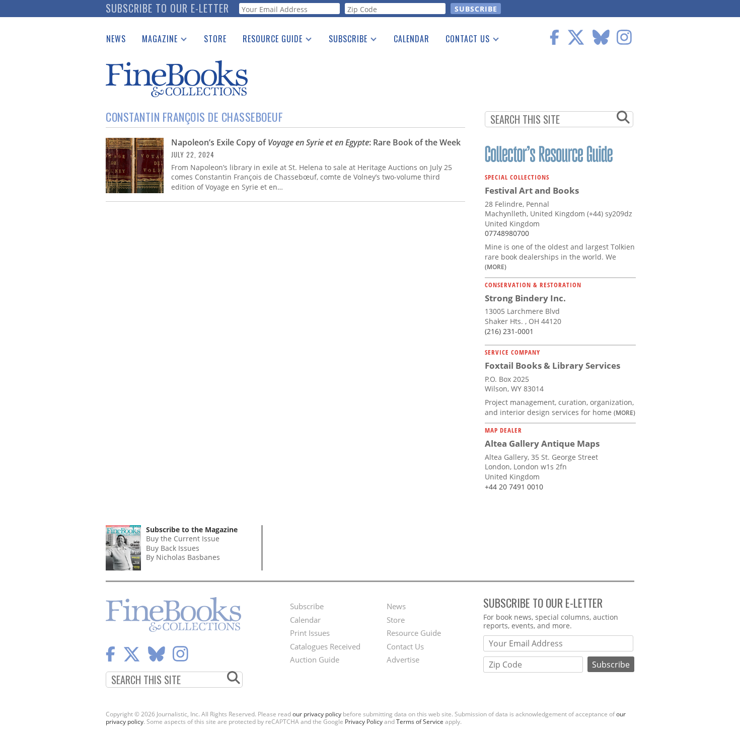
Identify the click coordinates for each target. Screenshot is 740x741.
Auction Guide (314, 659)
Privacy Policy (364, 721)
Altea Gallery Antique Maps (542, 443)
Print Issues (310, 633)
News (116, 39)
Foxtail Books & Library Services (552, 365)
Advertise (403, 659)
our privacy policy (316, 714)
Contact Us (463, 41)
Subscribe (344, 41)
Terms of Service (419, 721)
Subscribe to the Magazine (192, 529)
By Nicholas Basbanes (183, 557)
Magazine (156, 41)
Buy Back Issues (172, 548)
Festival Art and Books (532, 190)
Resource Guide (269, 41)
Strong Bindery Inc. (525, 298)
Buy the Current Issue (182, 538)
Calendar (411, 39)
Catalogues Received (325, 646)
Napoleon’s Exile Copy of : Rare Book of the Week (316, 142)
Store (215, 39)
